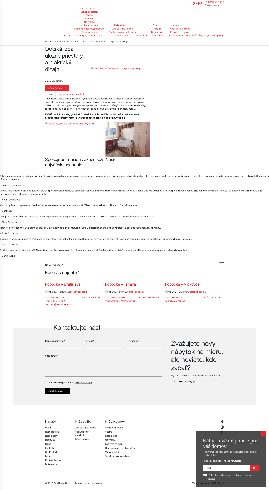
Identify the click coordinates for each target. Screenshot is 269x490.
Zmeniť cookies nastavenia (88, 483)
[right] (223, 262)
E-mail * (90, 341)
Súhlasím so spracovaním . (70, 382)
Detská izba (89, 18)
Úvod (67, 35)
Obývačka (89, 22)
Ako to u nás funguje (122, 28)
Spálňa (89, 15)
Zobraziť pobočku (78, 291)
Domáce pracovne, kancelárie (89, 28)
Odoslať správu (55, 391)
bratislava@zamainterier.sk (58, 304)
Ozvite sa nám (55, 88)
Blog (206, 35)
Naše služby (120, 25)
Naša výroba (157, 32)
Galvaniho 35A (91, 297)
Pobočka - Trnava (179, 32)
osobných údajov (83, 382)
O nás (155, 25)
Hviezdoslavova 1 (150, 297)
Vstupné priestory (89, 11)
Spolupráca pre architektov (122, 32)
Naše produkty (87, 8)
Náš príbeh (157, 35)
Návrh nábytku (122, 35)
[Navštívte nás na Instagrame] (197, 3)
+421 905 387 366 (55, 297)
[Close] (263, 433)
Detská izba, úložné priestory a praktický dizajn (104, 41)
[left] (220, 262)
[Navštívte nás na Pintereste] (200, 3)
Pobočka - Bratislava (179, 28)
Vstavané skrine (89, 32)
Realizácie (141, 35)
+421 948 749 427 (55, 301)
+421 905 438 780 (115, 297)
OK (254, 468)
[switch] (205, 475)
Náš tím (158, 28)
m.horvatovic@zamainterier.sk (120, 301)
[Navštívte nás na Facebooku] (193, 3)
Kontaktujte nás (216, 35)
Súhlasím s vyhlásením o (230, 477)
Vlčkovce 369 (212, 297)
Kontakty (177, 25)
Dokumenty (51, 464)
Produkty (58, 41)
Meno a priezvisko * (55, 341)
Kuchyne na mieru (89, 25)
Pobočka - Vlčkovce (179, 35)
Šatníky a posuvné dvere (89, 35)
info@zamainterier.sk (175, 301)
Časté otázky (197, 35)
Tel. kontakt (133, 341)
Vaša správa (51, 355)
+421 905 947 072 (175, 297)
